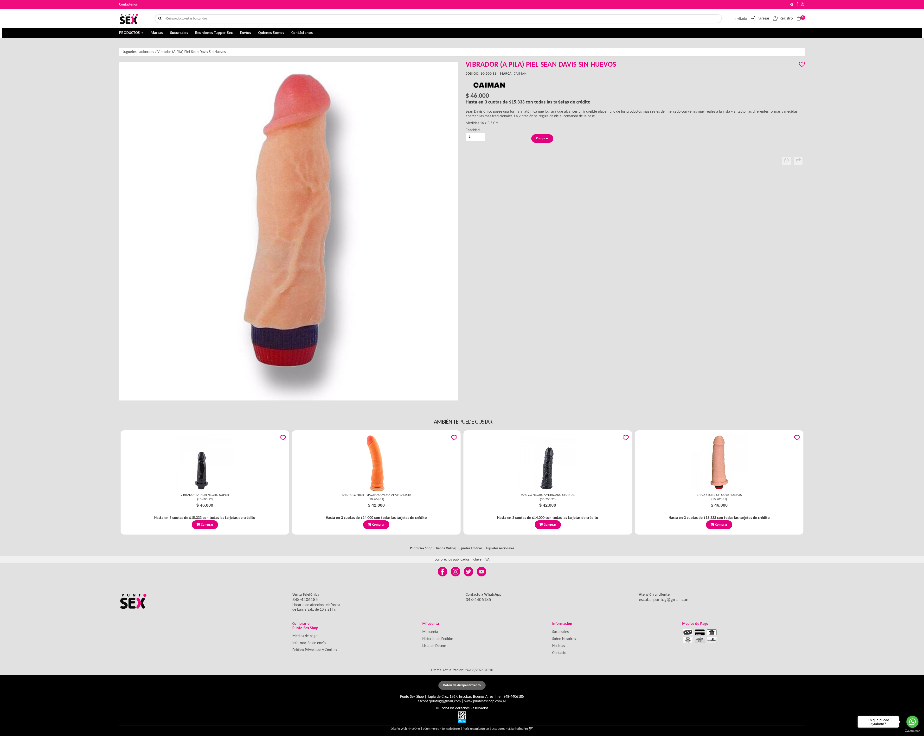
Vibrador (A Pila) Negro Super (204, 495)
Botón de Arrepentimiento (462, 685)
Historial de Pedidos (437, 639)
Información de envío (309, 643)
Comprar (207, 525)
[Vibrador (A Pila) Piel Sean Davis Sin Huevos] (288, 231)
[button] (791, 4)
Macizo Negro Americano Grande (548, 495)
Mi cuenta (430, 632)
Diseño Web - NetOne (405, 728)
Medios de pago (304, 636)
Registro (786, 18)
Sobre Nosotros (564, 639)
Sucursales (179, 33)
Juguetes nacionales (138, 52)
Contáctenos (128, 4)
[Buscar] (160, 18)
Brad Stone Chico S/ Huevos (719, 495)
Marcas (157, 33)
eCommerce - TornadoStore (441, 728)
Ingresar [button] (763, 18)
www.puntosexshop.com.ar (485, 701)
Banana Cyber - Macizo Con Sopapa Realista (376, 495)
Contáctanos (302, 33)
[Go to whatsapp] (912, 722)
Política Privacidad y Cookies (314, 650)
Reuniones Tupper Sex (214, 33)
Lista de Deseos (434, 646)
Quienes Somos (271, 33)
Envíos (245, 33)
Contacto (559, 653)
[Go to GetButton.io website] (912, 731)
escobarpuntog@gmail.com (664, 600)
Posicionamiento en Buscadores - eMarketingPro (495, 728)
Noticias (558, 646)
